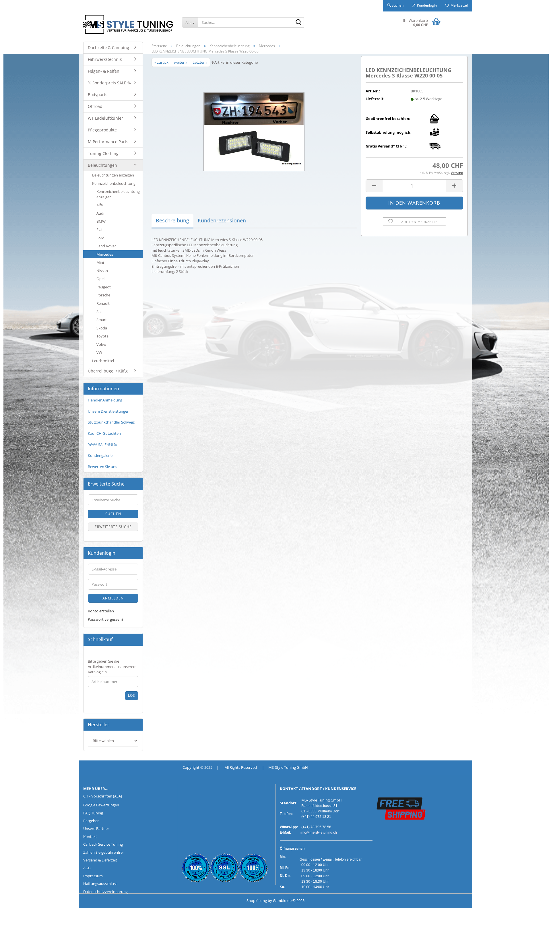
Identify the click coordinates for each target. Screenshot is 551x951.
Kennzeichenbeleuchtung (113, 183)
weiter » (180, 62)
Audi (100, 213)
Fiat (99, 229)
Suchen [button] (397, 5)
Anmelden (113, 598)
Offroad (95, 106)
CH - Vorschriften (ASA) (102, 796)
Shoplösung (257, 900)
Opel (100, 278)
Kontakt (90, 836)
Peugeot (103, 287)
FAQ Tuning (93, 813)
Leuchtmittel (103, 360)
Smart (101, 319)
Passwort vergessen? (105, 619)
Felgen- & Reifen (103, 71)
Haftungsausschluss (100, 883)
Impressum (93, 875)
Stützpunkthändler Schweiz (111, 422)
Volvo (101, 344)
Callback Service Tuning (103, 844)
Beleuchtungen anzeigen (113, 175)
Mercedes (104, 254)
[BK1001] (253, 130)
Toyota (102, 336)
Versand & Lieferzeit (100, 860)
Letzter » (200, 62)
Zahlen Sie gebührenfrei (103, 852)
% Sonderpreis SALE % (109, 83)
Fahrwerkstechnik (105, 59)
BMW (101, 221)
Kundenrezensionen (222, 220)
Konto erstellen (101, 611)
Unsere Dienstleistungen (108, 411)
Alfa (99, 204)
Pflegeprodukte (102, 130)
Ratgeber (91, 820)
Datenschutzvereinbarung (105, 891)
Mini (100, 262)
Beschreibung (172, 220)
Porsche (103, 295)
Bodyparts (97, 94)
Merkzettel (458, 5)
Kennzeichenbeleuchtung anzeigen (118, 194)
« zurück (161, 62)
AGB (86, 867)
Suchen (113, 513)
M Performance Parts (108, 141)
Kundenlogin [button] (426, 5)
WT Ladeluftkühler (105, 118)
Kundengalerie (100, 455)
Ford (100, 237)
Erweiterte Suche (113, 526)
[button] (374, 185)
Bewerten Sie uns (102, 466)
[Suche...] (298, 23)
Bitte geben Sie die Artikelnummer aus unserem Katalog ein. (112, 666)
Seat (100, 311)
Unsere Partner (96, 828)
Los (131, 695)
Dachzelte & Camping (108, 47)
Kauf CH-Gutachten (104, 433)
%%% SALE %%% (102, 444)
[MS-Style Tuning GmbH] (128, 24)
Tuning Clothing (103, 153)
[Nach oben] (15, 942)
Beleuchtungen (102, 165)
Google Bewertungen (101, 805)
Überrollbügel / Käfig (108, 371)
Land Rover (106, 246)
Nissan (102, 270)
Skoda (101, 328)
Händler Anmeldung (105, 400)
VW (99, 352)
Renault (103, 303)
